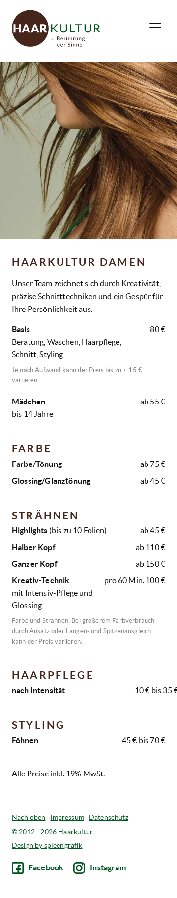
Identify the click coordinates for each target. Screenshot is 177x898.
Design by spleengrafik (47, 845)
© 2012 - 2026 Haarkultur (52, 832)
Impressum (67, 817)
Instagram (107, 867)
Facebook (46, 867)
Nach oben (28, 817)
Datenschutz (108, 817)
